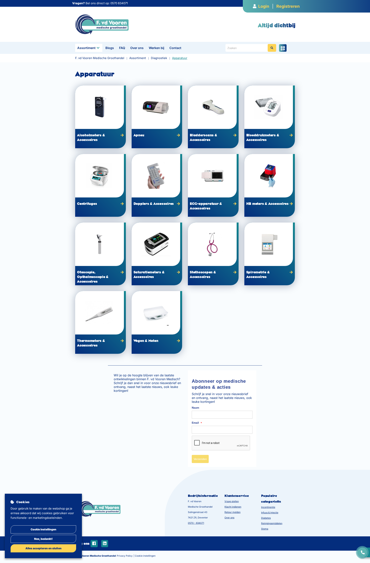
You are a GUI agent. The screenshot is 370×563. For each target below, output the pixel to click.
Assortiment (86, 48)
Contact (175, 48)
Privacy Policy (125, 555)
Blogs (109, 48)
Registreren (288, 6)
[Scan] (283, 48)
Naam (195, 407)
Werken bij (156, 48)
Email (197, 423)
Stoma (264, 528)
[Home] (102, 24)
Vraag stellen (232, 501)
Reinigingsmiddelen (271, 523)
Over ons (137, 48)
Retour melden (232, 512)
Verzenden (200, 459)
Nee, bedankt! (43, 538)
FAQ (122, 48)
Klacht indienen (233, 506)
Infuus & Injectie (269, 512)
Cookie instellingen (43, 529)
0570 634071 (119, 3)
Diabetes (266, 517)
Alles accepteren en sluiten (43, 548)
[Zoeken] (272, 48)
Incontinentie (268, 507)
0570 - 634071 (196, 523)
